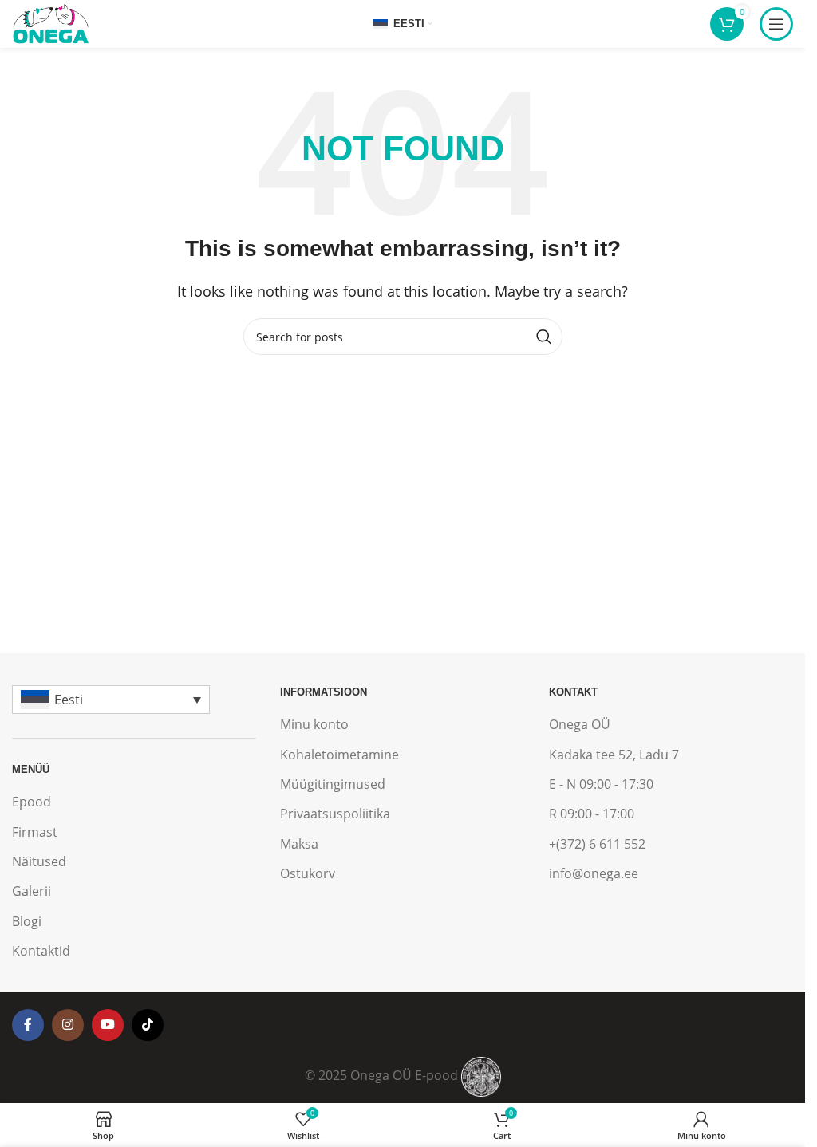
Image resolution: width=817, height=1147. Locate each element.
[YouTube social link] (108, 1025)
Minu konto (314, 724)
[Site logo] (50, 22)
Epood (31, 801)
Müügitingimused (332, 784)
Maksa (299, 844)
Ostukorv (307, 873)
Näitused (39, 861)
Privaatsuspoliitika (335, 813)
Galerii (31, 891)
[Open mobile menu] (776, 24)
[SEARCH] (544, 336)
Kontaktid (41, 951)
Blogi (26, 921)
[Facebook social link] (28, 1025)
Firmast (34, 832)
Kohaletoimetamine (339, 754)
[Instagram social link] (68, 1025)
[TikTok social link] (148, 1025)
